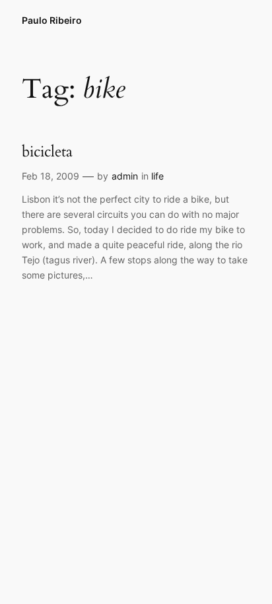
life (157, 176)
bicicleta (47, 152)
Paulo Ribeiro (52, 20)
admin (125, 176)
